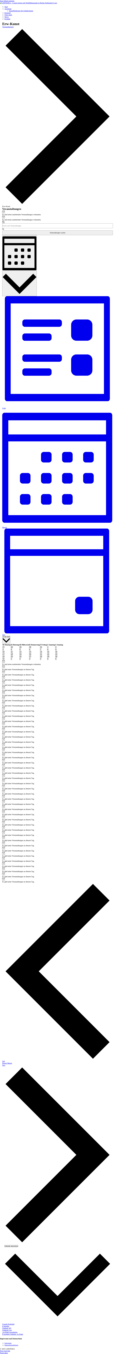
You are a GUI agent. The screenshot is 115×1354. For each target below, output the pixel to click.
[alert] (57, 213)
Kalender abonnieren (11, 1246)
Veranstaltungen (8, 27)
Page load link (5, 1351)
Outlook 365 (6, 1328)
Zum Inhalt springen (7, 1)
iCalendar (5, 1326)
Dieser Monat (7, 1063)
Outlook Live (7, 1330)
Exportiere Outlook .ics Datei (12, 1334)
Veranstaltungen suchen (57, 233)
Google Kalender (8, 1324)
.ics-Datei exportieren (9, 1332)
